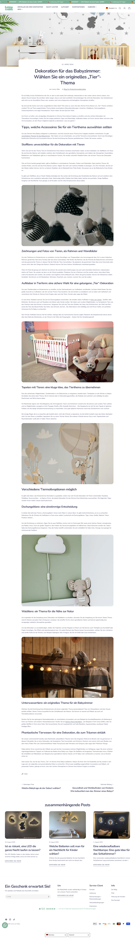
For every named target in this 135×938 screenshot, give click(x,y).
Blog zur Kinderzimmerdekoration (75, 89)
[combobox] (56, 935)
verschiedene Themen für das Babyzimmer (36, 136)
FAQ (112, 893)
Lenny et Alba (15, 924)
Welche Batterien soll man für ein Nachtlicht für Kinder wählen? (66, 850)
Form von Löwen (96, 300)
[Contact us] (5, 925)
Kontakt (92, 890)
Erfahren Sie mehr (13, 861)
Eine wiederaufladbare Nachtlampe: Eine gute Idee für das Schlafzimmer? (111, 850)
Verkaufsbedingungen (96, 903)
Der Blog (114, 890)
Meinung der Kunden (118, 897)
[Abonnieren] (49, 897)
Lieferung (92, 893)
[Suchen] (120, 8)
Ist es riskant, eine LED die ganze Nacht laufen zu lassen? (22, 848)
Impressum (93, 906)
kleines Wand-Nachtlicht (73, 722)
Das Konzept (115, 900)
